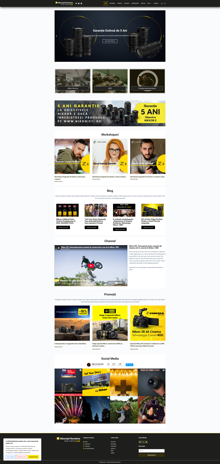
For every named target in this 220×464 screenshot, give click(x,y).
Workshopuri (135, 3)
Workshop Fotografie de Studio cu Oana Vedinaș (109, 177)
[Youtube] (146, 442)
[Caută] (161, 3)
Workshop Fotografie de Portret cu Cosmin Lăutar (147, 177)
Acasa (105, 3)
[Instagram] (78, 3)
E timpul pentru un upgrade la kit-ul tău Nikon (70, 344)
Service (143, 3)
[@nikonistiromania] (88, 364)
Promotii (119, 3)
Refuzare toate (22, 457)
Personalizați (10, 457)
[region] (22, 449)
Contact (156, 3)
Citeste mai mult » (59, 181)
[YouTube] (81, 3)
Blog (148, 3)
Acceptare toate (33, 457)
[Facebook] (76, 3)
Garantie (126, 3)
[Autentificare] (164, 3)
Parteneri (112, 3)
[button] (56, 36)
